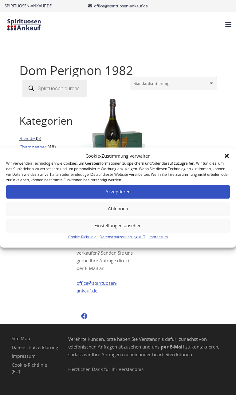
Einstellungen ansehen (118, 225)
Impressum (158, 236)
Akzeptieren (118, 191)
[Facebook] (84, 316)
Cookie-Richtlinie (82, 236)
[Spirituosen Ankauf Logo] (24, 24)
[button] (227, 156)
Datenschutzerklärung (35, 347)
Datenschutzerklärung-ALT (122, 236)
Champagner (32, 147)
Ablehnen (118, 208)
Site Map (21, 338)
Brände (27, 138)
